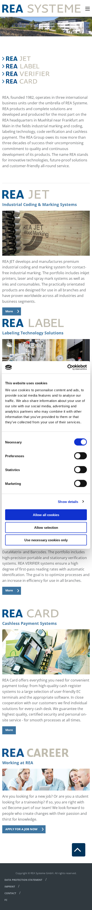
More (9, 311)
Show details (68, 501)
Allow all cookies (46, 515)
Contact (10, 893)
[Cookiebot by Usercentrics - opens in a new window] (67, 367)
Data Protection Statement (23, 879)
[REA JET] (26, 58)
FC (5, 900)
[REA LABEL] (26, 66)
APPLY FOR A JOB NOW (21, 829)
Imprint (9, 886)
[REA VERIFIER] (26, 74)
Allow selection (46, 527)
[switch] (80, 455)
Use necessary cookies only (46, 540)
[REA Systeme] (41, 8)
